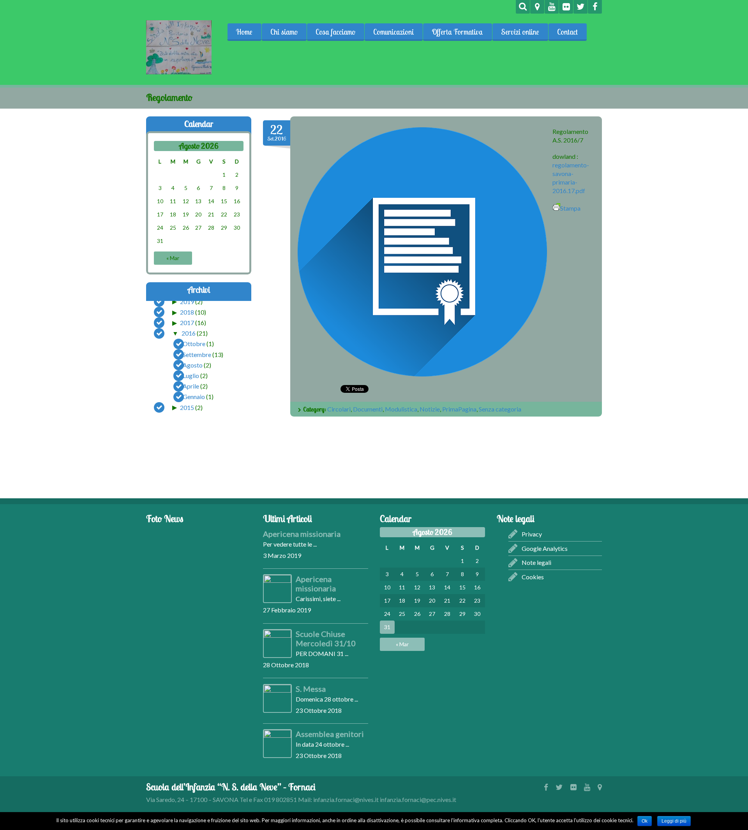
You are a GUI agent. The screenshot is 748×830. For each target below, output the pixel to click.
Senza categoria (500, 409)
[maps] (537, 7)
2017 (187, 322)
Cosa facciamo (335, 32)
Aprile (191, 386)
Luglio (191, 375)
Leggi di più (674, 821)
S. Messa (311, 688)
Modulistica (401, 409)
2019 (187, 301)
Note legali (536, 562)
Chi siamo (284, 32)
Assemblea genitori (330, 734)
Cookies (533, 576)
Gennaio (194, 396)
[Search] (523, 7)
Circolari (339, 409)
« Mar (172, 258)
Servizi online (520, 32)
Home (244, 32)
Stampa (570, 208)
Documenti (368, 409)
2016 (189, 333)
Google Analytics (545, 548)
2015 (187, 407)
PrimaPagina (459, 409)
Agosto (193, 364)
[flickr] (566, 7)
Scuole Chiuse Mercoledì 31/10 (326, 638)
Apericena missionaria (301, 533)
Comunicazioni (393, 32)
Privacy (532, 534)
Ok (644, 821)
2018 (187, 312)
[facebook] (595, 7)
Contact (567, 32)
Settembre (197, 354)
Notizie (430, 409)
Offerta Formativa (457, 32)
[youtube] (552, 7)
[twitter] (580, 7)
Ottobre (194, 343)
